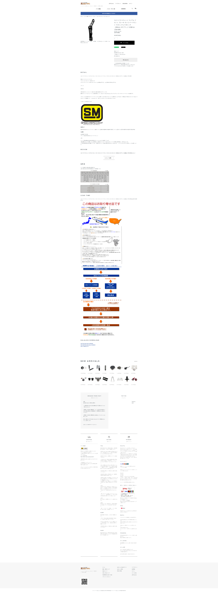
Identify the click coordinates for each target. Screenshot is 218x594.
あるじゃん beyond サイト (122, 567)
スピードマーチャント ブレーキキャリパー (103, 16)
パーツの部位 (98, 8)
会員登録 (133, 569)
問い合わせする (126, 59)
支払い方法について (106, 572)
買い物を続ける (117, 56)
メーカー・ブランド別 (111, 8)
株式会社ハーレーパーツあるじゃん (113, 590)
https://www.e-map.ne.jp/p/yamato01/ (87, 456)
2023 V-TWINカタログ (85, 346)
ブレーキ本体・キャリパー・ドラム (89, 16)
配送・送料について (106, 569)
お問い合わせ (111, 3)
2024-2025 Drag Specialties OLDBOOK (88, 345)
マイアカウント (118, 3)
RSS (118, 571)
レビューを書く (108, 157)
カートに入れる (125, 42)
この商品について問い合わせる (119, 54)
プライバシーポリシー (107, 576)
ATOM (121, 571)
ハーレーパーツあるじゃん (96, 590)
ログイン (130, 3)
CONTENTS (123, 8)
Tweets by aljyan (133, 402)
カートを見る (134, 572)
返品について (116, 51)
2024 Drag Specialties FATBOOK (87, 343)
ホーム (82, 16)
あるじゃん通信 (120, 569)
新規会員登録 (125, 3)
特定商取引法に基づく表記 (119, 52)
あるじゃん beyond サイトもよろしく (90, 424)
